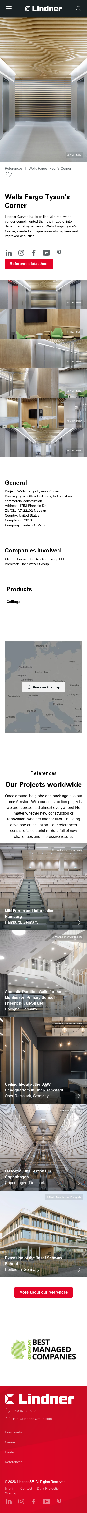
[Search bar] (78, 8)
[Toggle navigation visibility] (8, 8)
